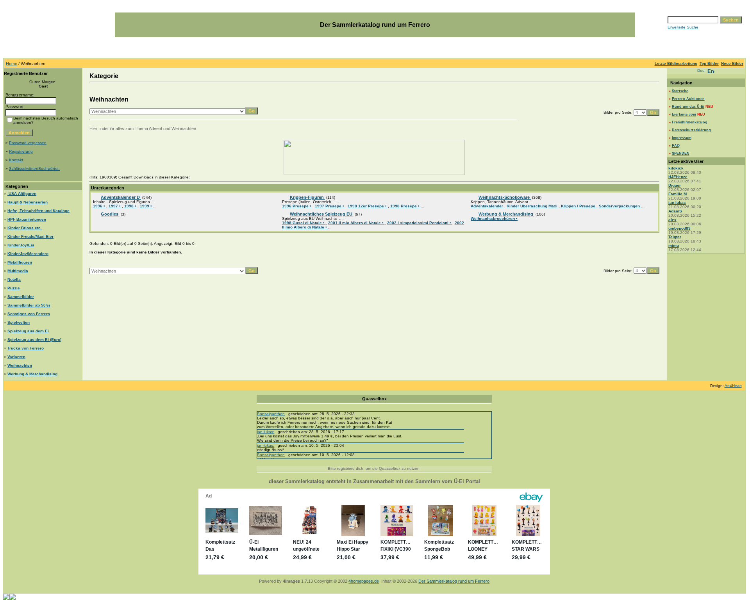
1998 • (131, 206)
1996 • (99, 206)
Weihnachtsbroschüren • (494, 218)
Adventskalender (487, 206)
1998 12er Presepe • (368, 206)
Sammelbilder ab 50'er (28, 305)
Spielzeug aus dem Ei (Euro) (34, 339)
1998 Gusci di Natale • (304, 223)
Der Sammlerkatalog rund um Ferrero (453, 581)
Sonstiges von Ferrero (28, 314)
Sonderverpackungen (620, 206)
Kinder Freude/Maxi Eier (30, 236)
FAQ (676, 146)
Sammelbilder (20, 296)
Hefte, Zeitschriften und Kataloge (38, 211)
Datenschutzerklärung (691, 130)
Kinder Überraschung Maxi (533, 206)
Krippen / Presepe (578, 206)
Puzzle (13, 288)
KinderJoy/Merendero (27, 254)
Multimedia (17, 271)
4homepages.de (363, 581)
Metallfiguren (19, 262)
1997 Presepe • (330, 206)
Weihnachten (19, 365)
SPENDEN (680, 153)
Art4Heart (733, 386)
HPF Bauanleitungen (26, 219)
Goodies (110, 214)
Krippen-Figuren (307, 197)
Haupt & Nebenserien (27, 202)
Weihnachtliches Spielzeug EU (322, 214)
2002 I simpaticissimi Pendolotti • (419, 223)
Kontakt (16, 160)
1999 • (146, 206)
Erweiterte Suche (683, 27)
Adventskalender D (121, 197)
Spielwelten (18, 322)
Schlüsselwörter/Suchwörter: (34, 168)
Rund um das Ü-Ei (688, 107)
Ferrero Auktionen (688, 99)
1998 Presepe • (405, 206)
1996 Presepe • (297, 206)
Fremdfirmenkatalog (689, 122)
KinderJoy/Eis (20, 245)
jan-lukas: (265, 432)
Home (11, 63)
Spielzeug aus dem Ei (28, 331)
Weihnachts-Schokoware (505, 197)
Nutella (14, 279)
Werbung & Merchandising (32, 374)
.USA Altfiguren (21, 193)
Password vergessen (27, 143)
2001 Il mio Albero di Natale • (356, 223)
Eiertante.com (684, 114)
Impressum (681, 138)
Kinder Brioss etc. (24, 228)
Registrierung (21, 151)
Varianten (16, 357)
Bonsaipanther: (271, 414)
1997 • (115, 206)
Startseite (680, 91)
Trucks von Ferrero (25, 348)
